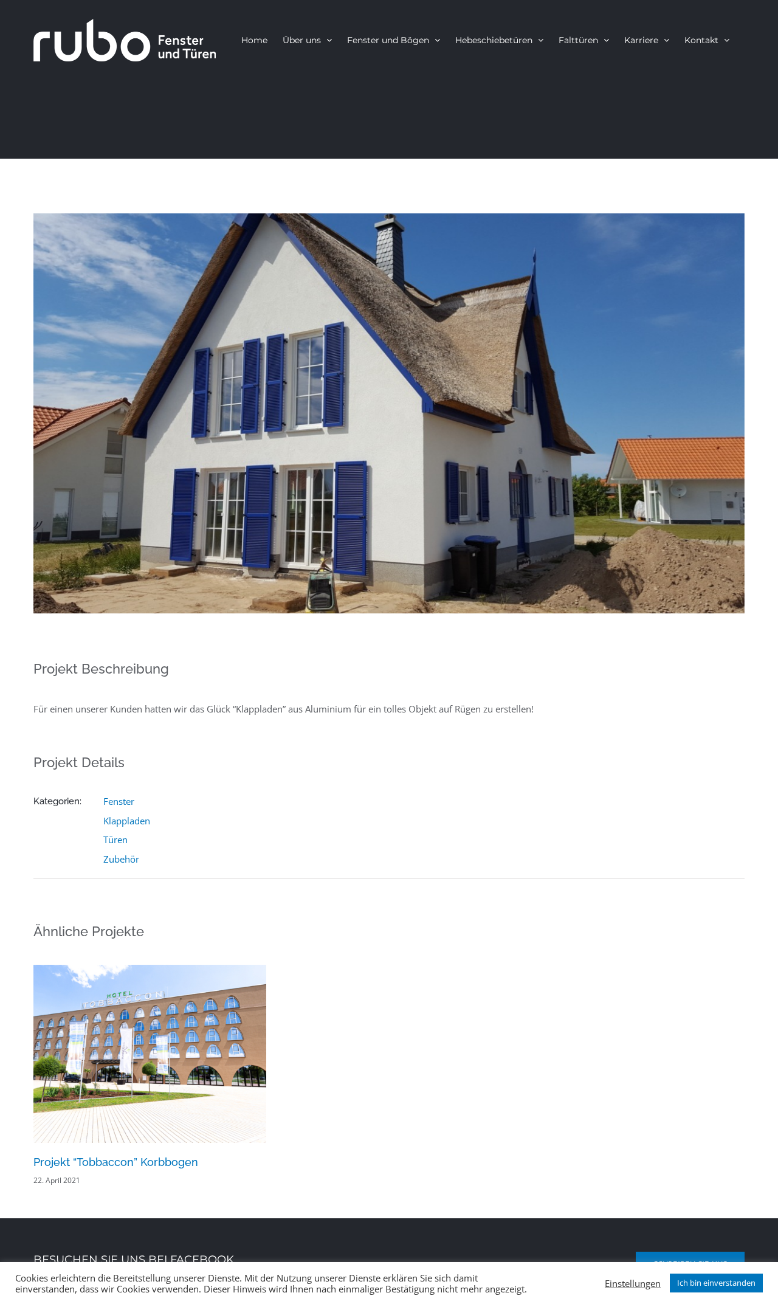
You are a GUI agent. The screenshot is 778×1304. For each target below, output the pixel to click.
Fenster (118, 801)
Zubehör (121, 859)
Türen (115, 839)
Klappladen (126, 821)
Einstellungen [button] (633, 1283)
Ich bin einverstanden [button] (716, 1282)
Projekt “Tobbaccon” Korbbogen (115, 1162)
